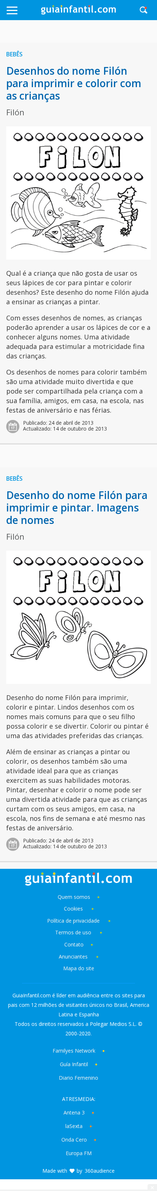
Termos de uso (73, 932)
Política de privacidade (74, 920)
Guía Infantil (74, 1064)
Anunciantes (73, 956)
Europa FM (79, 1153)
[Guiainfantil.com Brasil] (78, 12)
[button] (22, 13)
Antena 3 (74, 1112)
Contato (74, 944)
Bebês (14, 54)
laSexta (74, 1126)
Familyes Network (74, 1050)
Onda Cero (74, 1139)
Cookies (74, 908)
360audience (100, 1170)
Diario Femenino (78, 1077)
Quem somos (74, 896)
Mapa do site (78, 968)
